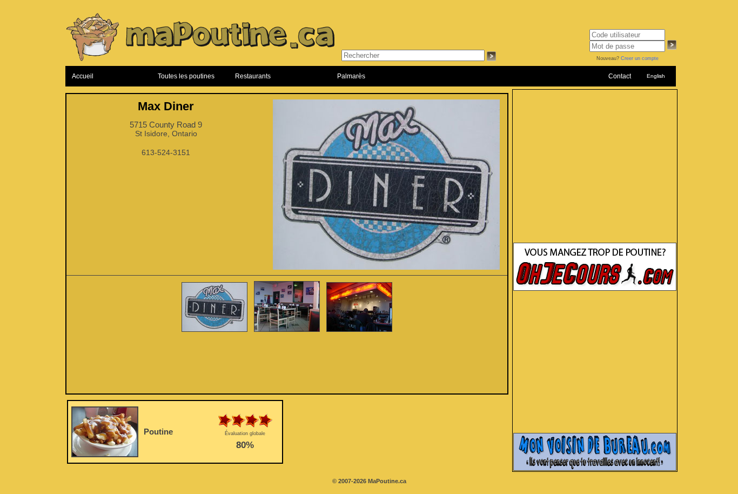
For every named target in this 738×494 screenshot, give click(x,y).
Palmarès (351, 76)
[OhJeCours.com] (594, 288)
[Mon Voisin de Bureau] (594, 468)
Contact (619, 76)
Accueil (82, 76)
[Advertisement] (287, 363)
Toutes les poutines (186, 76)
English (656, 76)
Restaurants (253, 76)
